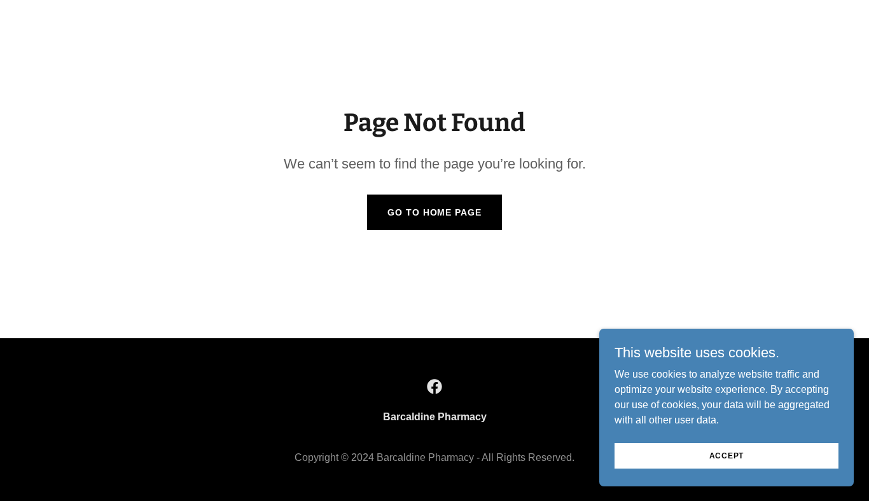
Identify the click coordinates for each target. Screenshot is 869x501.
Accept (726, 455)
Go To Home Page (434, 212)
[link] (434, 386)
